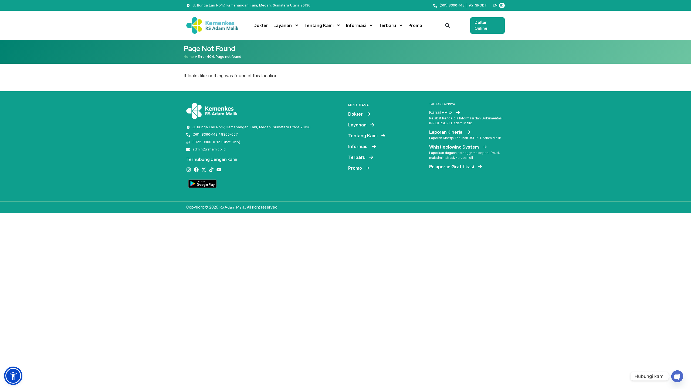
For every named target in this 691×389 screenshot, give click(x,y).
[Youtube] (218, 169)
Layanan (282, 25)
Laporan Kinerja (446, 132)
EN (495, 5)
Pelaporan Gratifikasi (452, 167)
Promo (415, 25)
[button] (447, 25)
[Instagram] (188, 169)
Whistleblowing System (454, 147)
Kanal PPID (441, 112)
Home (189, 56)
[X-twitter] (203, 169)
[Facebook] (196, 169)
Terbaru (387, 25)
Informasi (356, 25)
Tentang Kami (319, 25)
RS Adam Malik (232, 207)
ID (502, 5)
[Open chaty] (677, 376)
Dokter (260, 25)
